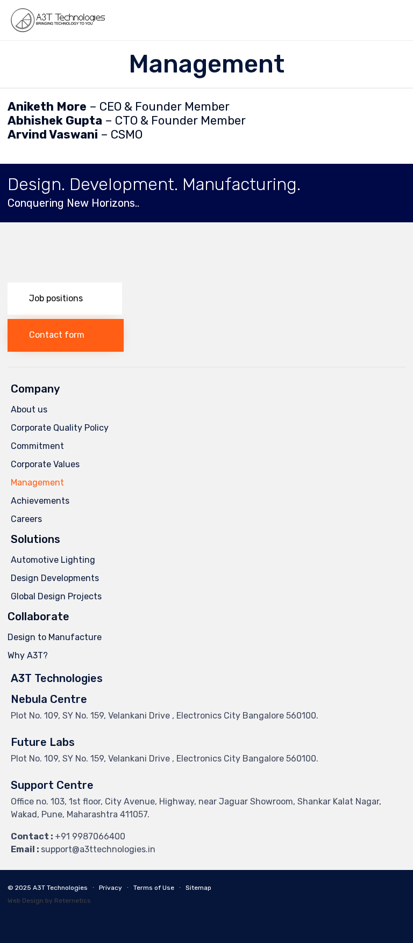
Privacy (110, 887)
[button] (65, 298)
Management (37, 482)
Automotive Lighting (53, 560)
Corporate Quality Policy (60, 428)
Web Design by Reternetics (49, 900)
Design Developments (55, 578)
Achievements (40, 501)
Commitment (37, 446)
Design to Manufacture (55, 637)
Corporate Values (45, 464)
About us (29, 409)
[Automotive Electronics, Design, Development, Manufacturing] (58, 20)
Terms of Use (153, 887)
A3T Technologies (60, 887)
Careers (26, 519)
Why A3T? (28, 655)
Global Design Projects (56, 596)
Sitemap (198, 887)
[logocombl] (102, 275)
